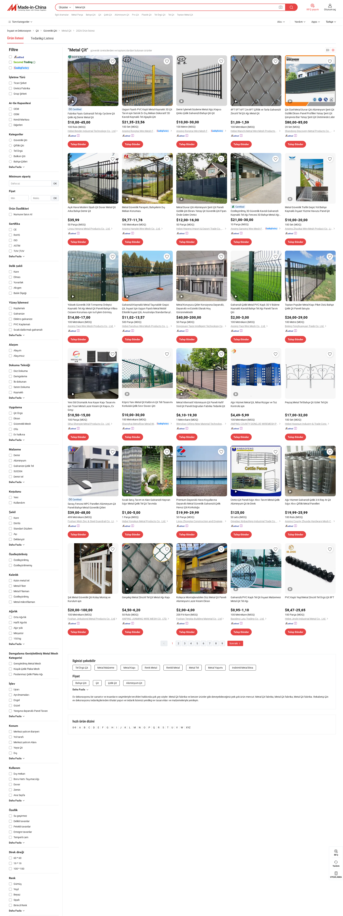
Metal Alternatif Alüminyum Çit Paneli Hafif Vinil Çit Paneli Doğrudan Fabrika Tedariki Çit (200, 404)
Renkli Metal (173, 667)
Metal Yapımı (215, 667)
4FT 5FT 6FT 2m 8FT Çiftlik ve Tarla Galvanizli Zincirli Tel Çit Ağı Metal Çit (256, 111)
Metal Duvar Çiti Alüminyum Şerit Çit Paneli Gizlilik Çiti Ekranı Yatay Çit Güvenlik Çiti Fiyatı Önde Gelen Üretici (201, 210)
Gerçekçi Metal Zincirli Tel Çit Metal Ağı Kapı (146, 597)
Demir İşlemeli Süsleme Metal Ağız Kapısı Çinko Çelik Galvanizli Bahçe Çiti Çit (198, 111)
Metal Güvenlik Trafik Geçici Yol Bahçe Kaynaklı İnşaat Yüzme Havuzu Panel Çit (307, 209)
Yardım (299, 21)
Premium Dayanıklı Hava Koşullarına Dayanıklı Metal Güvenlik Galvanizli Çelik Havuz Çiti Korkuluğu (198, 503)
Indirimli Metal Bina (242, 667)
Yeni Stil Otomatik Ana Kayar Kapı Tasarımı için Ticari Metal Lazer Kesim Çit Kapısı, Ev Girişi (91, 406)
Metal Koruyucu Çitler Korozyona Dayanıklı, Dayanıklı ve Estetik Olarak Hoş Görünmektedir (200, 308)
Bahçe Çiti (91, 14)
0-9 (74, 727)
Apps (314, 21)
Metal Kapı (129, 667)
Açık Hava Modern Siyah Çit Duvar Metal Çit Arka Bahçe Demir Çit (92, 209)
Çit (99, 14)
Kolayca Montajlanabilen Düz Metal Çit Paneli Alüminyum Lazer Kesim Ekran (201, 599)
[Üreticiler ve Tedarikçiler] (26, 7)
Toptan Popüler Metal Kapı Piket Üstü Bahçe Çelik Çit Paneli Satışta (309, 306)
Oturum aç (330, 9)
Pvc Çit (135, 14)
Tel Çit (171, 14)
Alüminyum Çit (122, 14)
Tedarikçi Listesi (42, 38)
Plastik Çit (146, 14)
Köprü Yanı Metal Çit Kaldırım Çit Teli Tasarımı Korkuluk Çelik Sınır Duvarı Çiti (147, 404)
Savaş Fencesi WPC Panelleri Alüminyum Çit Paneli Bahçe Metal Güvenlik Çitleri (92, 505)
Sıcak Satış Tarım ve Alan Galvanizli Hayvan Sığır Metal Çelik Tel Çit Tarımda (146, 501)
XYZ (188, 727)
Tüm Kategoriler (20, 21)
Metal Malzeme (105, 667)
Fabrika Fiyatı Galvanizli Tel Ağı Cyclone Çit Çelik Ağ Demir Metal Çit (91, 115)
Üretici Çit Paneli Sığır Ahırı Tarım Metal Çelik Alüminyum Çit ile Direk (255, 501)
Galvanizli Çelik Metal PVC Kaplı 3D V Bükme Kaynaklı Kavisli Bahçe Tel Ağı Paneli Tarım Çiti (255, 308)
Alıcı (279, 21)
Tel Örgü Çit (159, 14)
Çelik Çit (108, 14)
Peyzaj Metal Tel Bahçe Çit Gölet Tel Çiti (306, 402)
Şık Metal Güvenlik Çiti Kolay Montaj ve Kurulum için (89, 599)
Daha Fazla (79, 689)
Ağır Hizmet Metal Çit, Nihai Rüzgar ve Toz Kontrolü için (254, 404)
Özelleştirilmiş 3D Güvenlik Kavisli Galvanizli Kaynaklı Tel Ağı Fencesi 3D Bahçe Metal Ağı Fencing (255, 213)
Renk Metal (151, 667)
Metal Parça (77, 14)
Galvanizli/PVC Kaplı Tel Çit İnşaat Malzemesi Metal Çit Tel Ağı (256, 599)
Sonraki (233, 643)
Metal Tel (194, 667)
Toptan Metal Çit (185, 14)
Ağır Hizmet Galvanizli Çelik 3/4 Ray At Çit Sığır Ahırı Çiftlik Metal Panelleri (308, 501)
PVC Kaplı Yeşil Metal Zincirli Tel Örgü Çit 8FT (309, 597)
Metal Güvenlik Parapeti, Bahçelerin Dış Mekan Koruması (143, 209)
